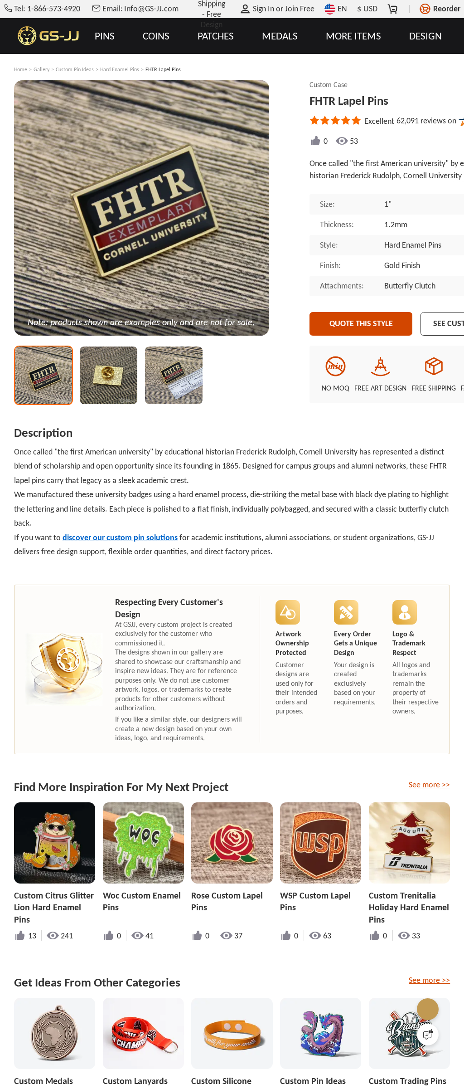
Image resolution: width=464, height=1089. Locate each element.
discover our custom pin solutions (120, 537)
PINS (105, 36)
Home (20, 69)
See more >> (429, 785)
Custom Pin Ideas (75, 69)
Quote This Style (361, 323)
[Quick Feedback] (428, 1034)
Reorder (446, 9)
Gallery (41, 69)
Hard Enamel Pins (119, 69)
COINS (156, 36)
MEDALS (280, 36)
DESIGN (425, 36)
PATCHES (216, 36)
